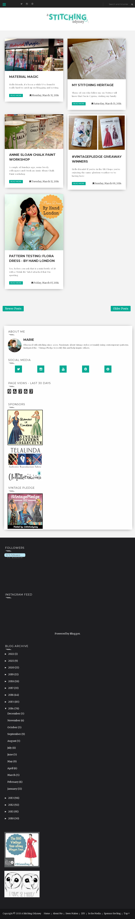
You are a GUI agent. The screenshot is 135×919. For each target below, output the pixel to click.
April (10, 768)
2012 (11, 804)
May (10, 761)
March (11, 775)
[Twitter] (18, 369)
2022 (11, 653)
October (12, 727)
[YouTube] (63, 369)
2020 (11, 667)
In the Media (94, 913)
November (14, 720)
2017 (11, 688)
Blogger (75, 633)
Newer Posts (13, 308)
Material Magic (23, 77)
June (10, 754)
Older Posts (120, 308)
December (14, 713)
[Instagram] (40, 369)
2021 (11, 660)
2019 (11, 674)
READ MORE (16, 95)
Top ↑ (127, 913)
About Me (57, 913)
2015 (11, 701)
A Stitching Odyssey (31, 913)
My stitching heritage (93, 85)
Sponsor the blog (112, 913)
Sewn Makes (72, 913)
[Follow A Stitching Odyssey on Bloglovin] (14, 555)
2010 (11, 818)
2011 (11, 811)
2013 (11, 798)
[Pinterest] (85, 369)
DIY (83, 913)
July (9, 747)
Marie (28, 340)
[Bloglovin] (107, 369)
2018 (11, 681)
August (12, 741)
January (12, 788)
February (13, 781)
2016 (11, 694)
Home (47, 913)
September (14, 734)
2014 (11, 708)
